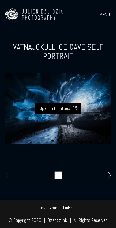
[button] (105, 14)
